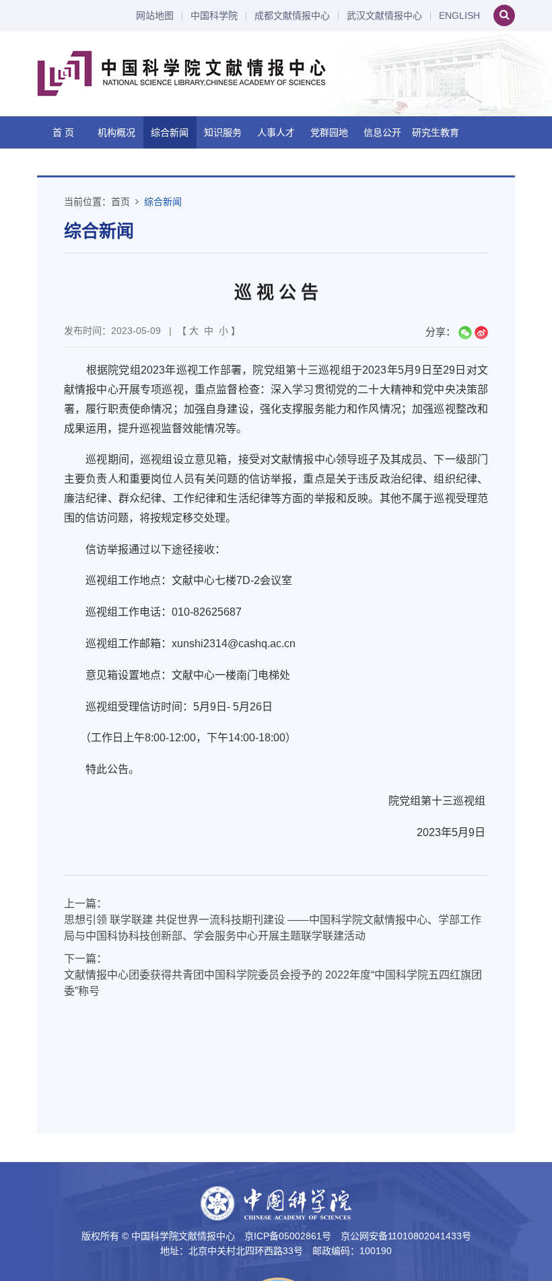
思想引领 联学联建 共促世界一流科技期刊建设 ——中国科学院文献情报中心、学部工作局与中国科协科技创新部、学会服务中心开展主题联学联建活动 (272, 928)
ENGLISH (459, 15)
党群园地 (329, 132)
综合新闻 (169, 132)
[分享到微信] (465, 332)
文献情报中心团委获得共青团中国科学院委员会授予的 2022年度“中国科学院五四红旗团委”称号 (273, 983)
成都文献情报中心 (292, 15)
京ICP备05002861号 (287, 1236)
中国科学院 (214, 15)
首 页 (63, 132)
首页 (120, 201)
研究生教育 (435, 132)
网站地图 (155, 15)
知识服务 (223, 132)
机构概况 (116, 132)
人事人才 (276, 132)
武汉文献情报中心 (384, 15)
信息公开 (382, 132)
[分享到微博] (481, 332)
